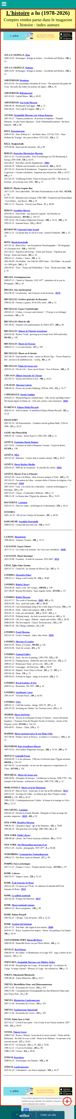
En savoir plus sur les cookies (42, 1110)
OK (26, 1110)
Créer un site (48, 1115)
